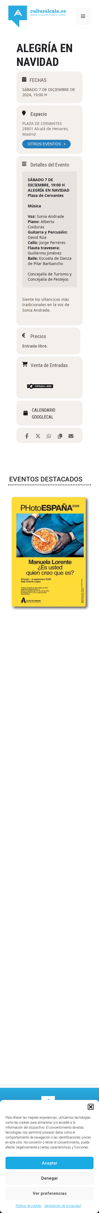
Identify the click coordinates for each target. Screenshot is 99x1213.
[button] (91, 1107)
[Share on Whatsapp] (49, 435)
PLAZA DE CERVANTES (42, 123)
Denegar (49, 1178)
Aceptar (49, 1163)
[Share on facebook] (27, 435)
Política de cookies (29, 1206)
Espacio (39, 114)
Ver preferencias (50, 1193)
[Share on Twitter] (38, 435)
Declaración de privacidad (62, 1206)
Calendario (43, 410)
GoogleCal (42, 417)
